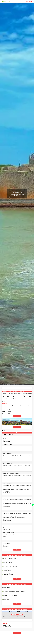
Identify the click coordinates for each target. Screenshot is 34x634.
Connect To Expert (17, 416)
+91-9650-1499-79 (6, 625)
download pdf (17, 195)
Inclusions (10, 388)
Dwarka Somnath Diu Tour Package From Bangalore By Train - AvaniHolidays (6, 1)
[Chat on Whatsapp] (33, 505)
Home (3, 384)
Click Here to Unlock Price (17, 614)
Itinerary (7, 388)
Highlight (3, 388)
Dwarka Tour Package (7, 384)
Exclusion (14, 388)
